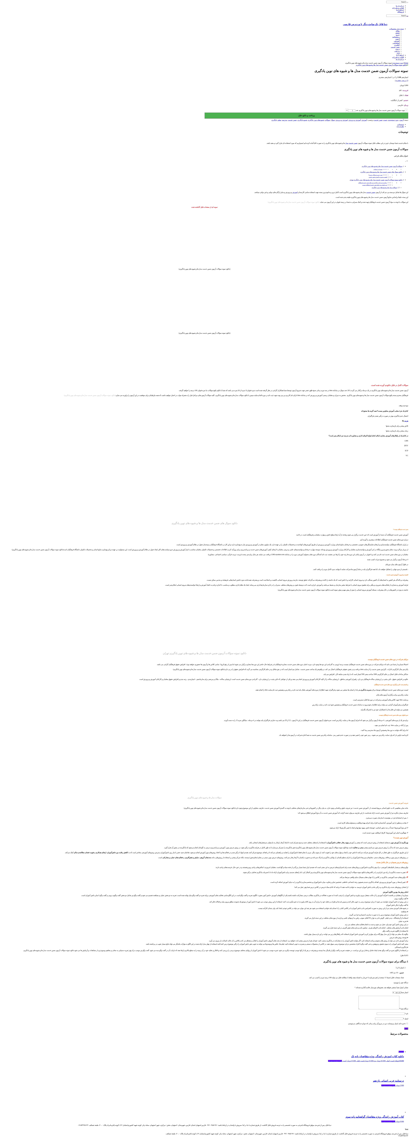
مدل (346, 143)
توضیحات (400, 124)
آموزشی (397, 41)
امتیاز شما (404, 992)
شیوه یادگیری (302, 120)
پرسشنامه (396, 37)
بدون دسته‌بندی (397, 63)
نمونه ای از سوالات (378, 169)
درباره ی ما (400, 6)
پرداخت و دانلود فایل (306, 115)
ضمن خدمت (395, 47)
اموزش (295, 192)
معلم (279, 120)
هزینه (406, 421)
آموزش (364, 120)
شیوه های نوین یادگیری (316, 120)
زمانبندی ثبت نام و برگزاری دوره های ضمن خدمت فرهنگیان (372, 182)
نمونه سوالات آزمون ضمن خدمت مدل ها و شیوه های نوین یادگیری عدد (380, 110)
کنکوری (397, 45)
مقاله (398, 31)
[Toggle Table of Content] (406, 161)
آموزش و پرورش (355, 120)
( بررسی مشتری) (401, 80)
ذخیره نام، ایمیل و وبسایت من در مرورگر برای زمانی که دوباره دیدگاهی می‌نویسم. (377, 1023)
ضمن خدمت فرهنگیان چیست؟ (375, 175)
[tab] (202, 124)
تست (385, 120)
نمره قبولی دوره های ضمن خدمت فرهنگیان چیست (374, 185)
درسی (397, 49)
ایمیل (405, 1019)
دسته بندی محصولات (396, 29)
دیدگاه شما (403, 1009)
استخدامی (396, 43)
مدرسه (284, 120)
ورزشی (397, 51)
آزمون (397, 39)
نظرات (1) (400, 126)
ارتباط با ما (400, 10)
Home (406, 63)
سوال (333, 120)
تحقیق (397, 33)
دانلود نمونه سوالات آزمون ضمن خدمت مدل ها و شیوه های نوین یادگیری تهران (376, 180)
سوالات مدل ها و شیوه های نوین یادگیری (384, 187)
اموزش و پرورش (342, 120)
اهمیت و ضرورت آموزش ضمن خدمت (378, 177)
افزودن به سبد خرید (335, 1061)
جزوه (398, 35)
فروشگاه (400, 12)
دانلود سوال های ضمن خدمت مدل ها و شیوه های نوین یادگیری (381, 172)
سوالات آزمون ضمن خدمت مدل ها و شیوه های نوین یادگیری (382, 166)
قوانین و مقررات (398, 8)
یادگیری (274, 120)
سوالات (327, 120)
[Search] (407, 2)
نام (406, 1014)
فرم (398, 53)
